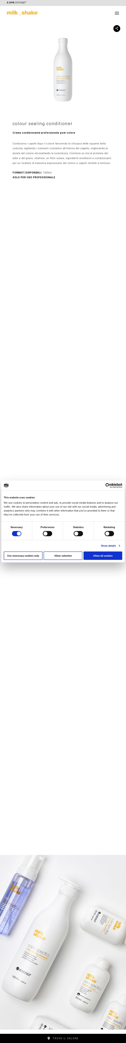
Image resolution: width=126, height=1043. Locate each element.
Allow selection (63, 555)
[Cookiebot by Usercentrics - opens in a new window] (108, 485)
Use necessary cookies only (23, 555)
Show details (108, 545)
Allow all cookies (103, 555)
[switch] (47, 533)
